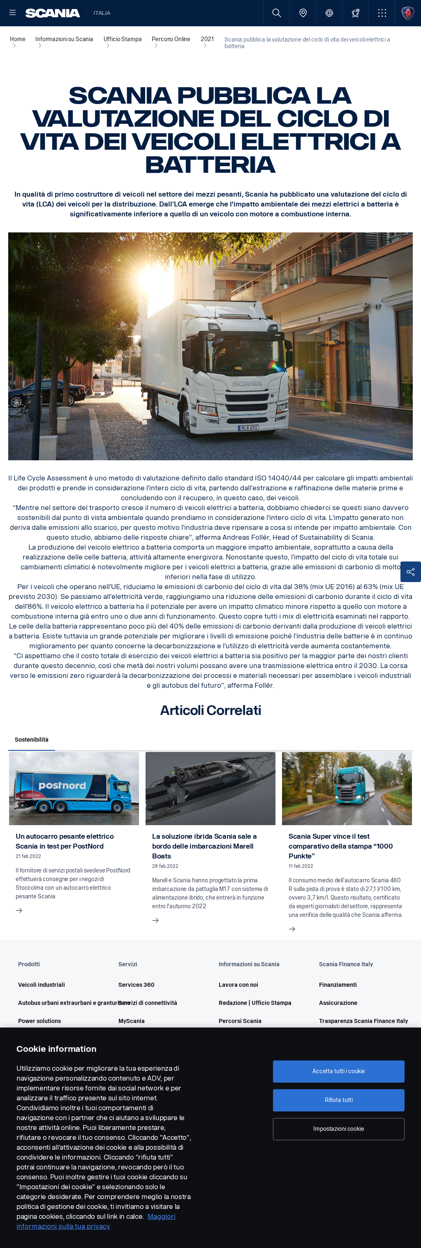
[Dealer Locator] (303, 13)
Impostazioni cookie (338, 1128)
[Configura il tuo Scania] (355, 13)
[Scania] (52, 13)
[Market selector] (329, 13)
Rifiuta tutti (339, 1100)
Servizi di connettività (147, 1003)
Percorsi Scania (240, 1021)
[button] (382, 13)
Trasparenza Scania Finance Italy (357, 1021)
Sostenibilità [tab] (32, 739)
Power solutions (39, 1021)
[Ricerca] (276, 13)
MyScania (131, 1021)
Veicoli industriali (41, 984)
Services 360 (136, 984)
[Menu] (12, 13)
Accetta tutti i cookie (338, 1071)
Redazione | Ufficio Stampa (255, 1003)
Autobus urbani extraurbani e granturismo (56, 1003)
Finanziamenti (338, 984)
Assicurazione (338, 1003)
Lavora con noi (238, 984)
